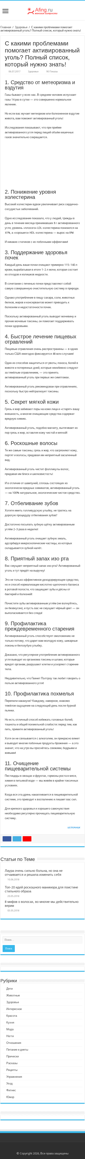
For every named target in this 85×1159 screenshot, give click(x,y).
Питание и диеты (17, 1049)
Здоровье (21, 27)
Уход (9, 1083)
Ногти (10, 1036)
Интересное (14, 1009)
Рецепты (11, 1070)
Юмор (10, 1097)
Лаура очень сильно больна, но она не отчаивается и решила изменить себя (34, 873)
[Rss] (42, 1148)
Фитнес (11, 1090)
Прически (12, 1056)
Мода (10, 1029)
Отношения (13, 1042)
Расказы (11, 1063)
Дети (9, 988)
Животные (13, 995)
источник (74, 827)
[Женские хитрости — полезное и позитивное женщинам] (42, 10)
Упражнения (14, 1076)
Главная (5, 27)
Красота (11, 1015)
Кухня (10, 1022)
